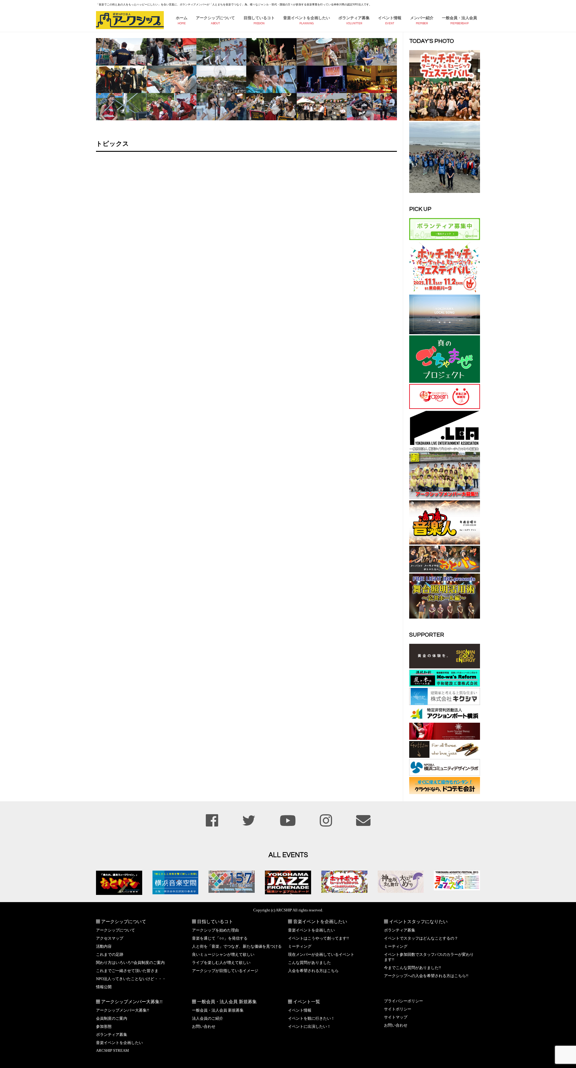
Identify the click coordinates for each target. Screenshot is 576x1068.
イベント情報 (389, 18)
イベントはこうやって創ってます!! (318, 938)
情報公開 (104, 987)
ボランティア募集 (354, 18)
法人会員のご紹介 (207, 1018)
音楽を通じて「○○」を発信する (220, 938)
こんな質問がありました (309, 963)
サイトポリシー (397, 1009)
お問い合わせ (203, 1026)
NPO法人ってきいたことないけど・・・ (131, 979)
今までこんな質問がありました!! (412, 968)
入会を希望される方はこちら (313, 971)
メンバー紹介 (422, 18)
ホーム (182, 18)
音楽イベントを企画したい (306, 18)
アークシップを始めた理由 (215, 930)
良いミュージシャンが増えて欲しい (223, 954)
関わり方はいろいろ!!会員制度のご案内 (130, 963)
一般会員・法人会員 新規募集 (218, 1010)
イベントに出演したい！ (309, 1026)
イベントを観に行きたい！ (311, 1018)
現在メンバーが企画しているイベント (321, 954)
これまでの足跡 (109, 954)
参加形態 (104, 1026)
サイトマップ (395, 1017)
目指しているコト (259, 18)
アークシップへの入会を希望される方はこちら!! (426, 976)
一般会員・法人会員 (459, 18)
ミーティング (299, 946)
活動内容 (104, 946)
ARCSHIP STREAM (112, 1050)
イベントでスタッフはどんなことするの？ (421, 938)
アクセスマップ (109, 938)
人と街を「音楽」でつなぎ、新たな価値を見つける (237, 946)
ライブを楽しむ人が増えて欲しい (221, 963)
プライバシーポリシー (403, 1001)
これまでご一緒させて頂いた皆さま (127, 971)
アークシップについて (215, 18)
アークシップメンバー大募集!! (122, 1010)
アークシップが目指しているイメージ (225, 971)
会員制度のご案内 (111, 1018)
